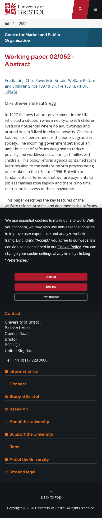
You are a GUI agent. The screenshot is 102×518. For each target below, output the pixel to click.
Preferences (51, 297)
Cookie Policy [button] (69, 247)
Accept (51, 276)
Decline (51, 286)
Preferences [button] (16, 260)
